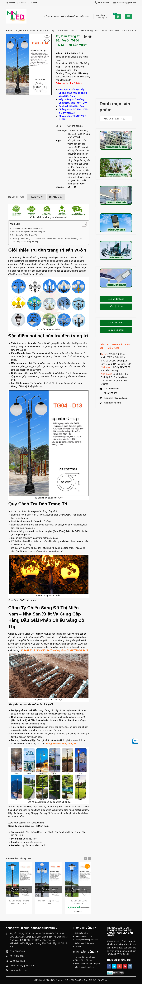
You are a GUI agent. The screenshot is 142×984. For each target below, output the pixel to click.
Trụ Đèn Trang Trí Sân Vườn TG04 (57, 30)
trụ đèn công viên (76, 167)
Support (34, 3)
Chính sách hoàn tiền (84, 967)
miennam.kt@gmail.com (126, 3)
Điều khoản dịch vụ (83, 936)
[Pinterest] (75, 187)
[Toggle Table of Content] (83, 224)
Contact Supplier (116, 330)
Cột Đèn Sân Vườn (25, 30)
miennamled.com (112, 403)
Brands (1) (55, 197)
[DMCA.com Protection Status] (115, 973)
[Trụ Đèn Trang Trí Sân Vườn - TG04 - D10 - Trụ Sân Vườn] (85, 36)
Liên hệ (78, 946)
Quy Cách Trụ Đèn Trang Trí (24, 235)
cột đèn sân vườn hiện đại (31, 823)
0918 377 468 (103, 3)
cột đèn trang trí (81, 147)
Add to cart (81, 889)
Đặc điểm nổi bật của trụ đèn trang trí (28, 232)
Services (22, 3)
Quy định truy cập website (86, 940)
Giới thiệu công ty (82, 933)
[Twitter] (69, 187)
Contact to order (116, 322)
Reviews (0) (36, 197)
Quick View (18, 895)
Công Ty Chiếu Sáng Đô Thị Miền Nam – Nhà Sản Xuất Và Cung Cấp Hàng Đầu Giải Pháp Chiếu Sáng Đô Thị (47, 240)
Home (9, 30)
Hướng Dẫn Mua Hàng (85, 957)
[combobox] (116, 118)
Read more (21, 889)
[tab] (16, 197)
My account (10, 3)
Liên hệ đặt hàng (116, 299)
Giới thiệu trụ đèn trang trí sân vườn (28, 228)
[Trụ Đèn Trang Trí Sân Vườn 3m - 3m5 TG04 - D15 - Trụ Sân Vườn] (90, 36)
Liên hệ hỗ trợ (116, 306)
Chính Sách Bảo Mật (84, 960)
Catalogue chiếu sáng (84, 943)
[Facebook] (72, 187)
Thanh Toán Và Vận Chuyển (87, 963)
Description (16, 197)
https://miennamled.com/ (33, 845)
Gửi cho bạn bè (75, 126)
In (59, 126)
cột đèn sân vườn (27, 600)
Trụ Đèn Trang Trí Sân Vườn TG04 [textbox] (116, 119)
